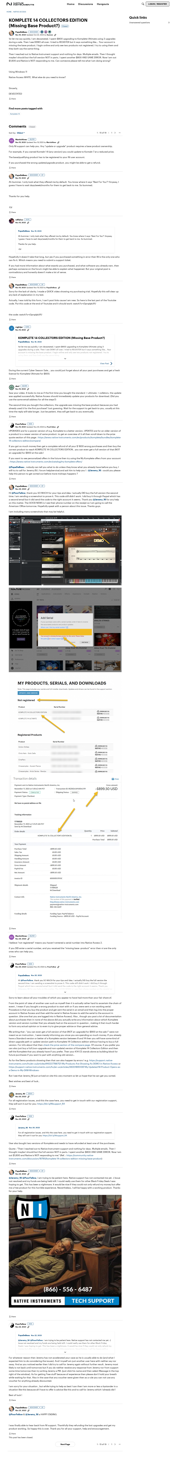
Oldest (20, 133)
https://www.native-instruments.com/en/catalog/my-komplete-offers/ (46, 461)
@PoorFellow (18, 493)
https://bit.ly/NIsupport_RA (51, 1103)
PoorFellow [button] (20, 424)
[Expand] (65, 358)
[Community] (20, 3)
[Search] (143, 4)
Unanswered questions (149, 22)
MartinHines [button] (21, 139)
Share (12, 99)
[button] (11, 33)
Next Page (65, 1444)
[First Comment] (49, 32)
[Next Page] (115, 133)
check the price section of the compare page (66, 1045)
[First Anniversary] (46, 32)
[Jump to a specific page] (119, 133)
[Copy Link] (55, 35)
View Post (104, 363)
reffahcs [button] (19, 220)
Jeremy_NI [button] (20, 1094)
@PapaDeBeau (16, 467)
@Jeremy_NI (94, 470)
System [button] (50, 35)
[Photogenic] (42, 32)
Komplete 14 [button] (15, 114)
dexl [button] (17, 386)
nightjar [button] (19, 327)
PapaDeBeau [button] (21, 32)
